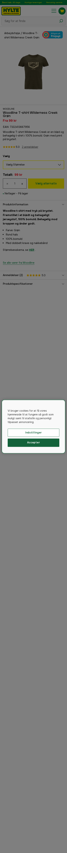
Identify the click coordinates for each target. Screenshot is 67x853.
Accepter (33, 442)
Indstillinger (33, 432)
